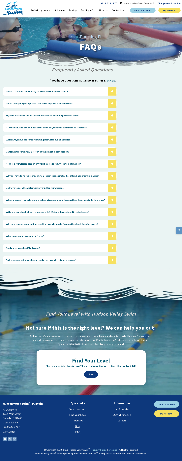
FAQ (77, 432)
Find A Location (122, 409)
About (102, 10)
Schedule (59, 10)
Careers (121, 420)
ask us (111, 80)
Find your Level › (142, 10)
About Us (78, 420)
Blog (77, 426)
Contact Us (118, 10)
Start (91, 374)
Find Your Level (77, 414)
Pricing (73, 10)
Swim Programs (39, 10)
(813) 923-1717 (109, 3)
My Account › (169, 10)
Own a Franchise (122, 414)
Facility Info (87, 10)
